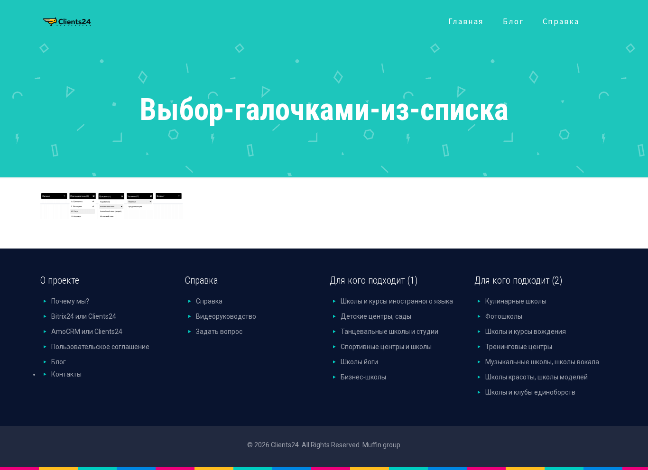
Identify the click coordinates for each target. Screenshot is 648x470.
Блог (58, 362)
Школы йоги (359, 362)
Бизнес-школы (363, 377)
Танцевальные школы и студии (389, 331)
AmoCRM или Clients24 (86, 331)
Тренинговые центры (518, 346)
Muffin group (381, 445)
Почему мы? (70, 301)
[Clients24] (79, 19)
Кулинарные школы (515, 301)
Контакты (66, 374)
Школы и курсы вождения (525, 331)
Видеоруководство (226, 316)
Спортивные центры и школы (386, 346)
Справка (209, 301)
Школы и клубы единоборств (530, 392)
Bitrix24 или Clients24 (83, 316)
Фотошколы (503, 316)
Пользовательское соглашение (100, 346)
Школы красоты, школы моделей (536, 377)
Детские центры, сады (376, 316)
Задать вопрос (219, 331)
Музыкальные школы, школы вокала (542, 362)
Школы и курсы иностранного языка (397, 301)
